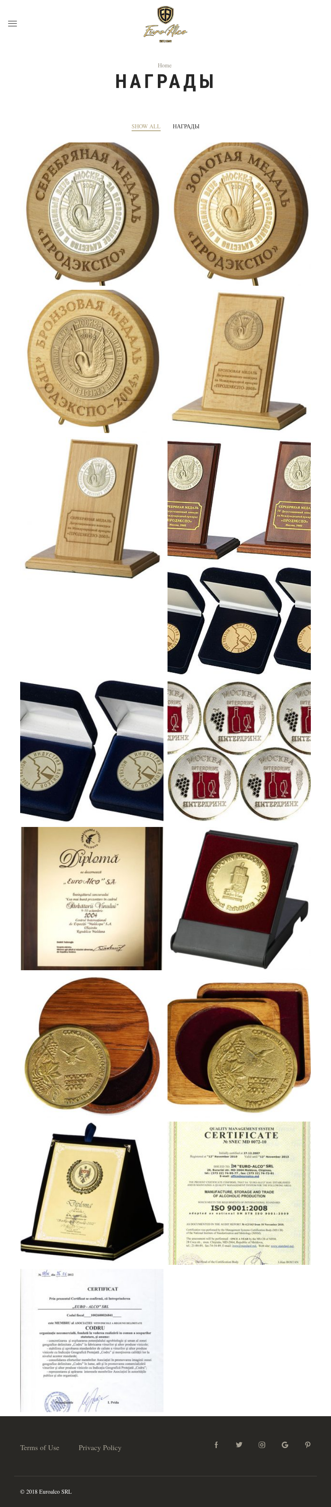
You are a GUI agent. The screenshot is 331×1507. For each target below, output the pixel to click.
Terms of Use (39, 1447)
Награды (186, 126)
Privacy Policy (100, 1447)
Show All (146, 126)
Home (165, 65)
